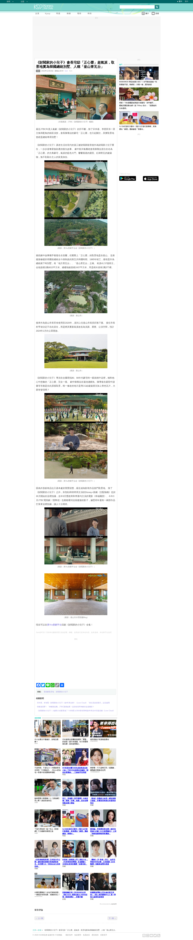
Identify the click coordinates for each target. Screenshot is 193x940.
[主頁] (38, 14)
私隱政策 (86, 935)
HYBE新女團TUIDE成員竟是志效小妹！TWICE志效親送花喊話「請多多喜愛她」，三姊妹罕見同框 (75, 770)
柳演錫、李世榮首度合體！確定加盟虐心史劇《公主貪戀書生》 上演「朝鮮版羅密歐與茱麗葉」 (103, 831)
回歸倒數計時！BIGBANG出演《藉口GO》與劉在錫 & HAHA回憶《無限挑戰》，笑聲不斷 (74, 894)
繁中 (180, 1)
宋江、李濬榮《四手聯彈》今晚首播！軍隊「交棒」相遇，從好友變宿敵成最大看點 (75, 800)
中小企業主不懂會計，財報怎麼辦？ (46, 740)
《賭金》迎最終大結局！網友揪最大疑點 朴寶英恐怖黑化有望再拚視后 (103, 800)
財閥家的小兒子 (62, 692)
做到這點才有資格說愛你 (99, 739)
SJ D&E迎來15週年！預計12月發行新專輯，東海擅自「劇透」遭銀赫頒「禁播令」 (75, 831)
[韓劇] (69, 14)
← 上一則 (39, 918)
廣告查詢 (95, 935)
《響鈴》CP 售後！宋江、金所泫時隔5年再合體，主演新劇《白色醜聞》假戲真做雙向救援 (102, 862)
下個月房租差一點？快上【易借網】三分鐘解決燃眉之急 (46, 830)
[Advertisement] (76, 659)
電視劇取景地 (49, 692)
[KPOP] (48, 14)
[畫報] (90, 14)
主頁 (34, 930)
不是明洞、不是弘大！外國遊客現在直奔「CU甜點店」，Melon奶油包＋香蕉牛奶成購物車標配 (48, 770)
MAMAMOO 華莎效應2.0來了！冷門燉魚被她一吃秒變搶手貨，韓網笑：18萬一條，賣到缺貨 (138, 83)
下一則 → (112, 918)
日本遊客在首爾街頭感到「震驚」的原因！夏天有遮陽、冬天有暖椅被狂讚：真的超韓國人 (75, 741)
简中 (186, 1)
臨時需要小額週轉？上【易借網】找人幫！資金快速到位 (47, 799)
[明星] (59, 14)
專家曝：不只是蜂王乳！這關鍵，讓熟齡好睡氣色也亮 (103, 769)
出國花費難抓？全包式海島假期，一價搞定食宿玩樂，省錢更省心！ (47, 893)
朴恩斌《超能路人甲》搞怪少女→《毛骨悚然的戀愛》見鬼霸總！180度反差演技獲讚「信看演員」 (75, 862)
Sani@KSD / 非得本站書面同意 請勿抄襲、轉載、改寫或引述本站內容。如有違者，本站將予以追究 (74, 632)
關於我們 (69, 935)
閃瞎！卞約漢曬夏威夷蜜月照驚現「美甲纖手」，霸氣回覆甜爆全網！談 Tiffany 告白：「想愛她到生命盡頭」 (138, 105)
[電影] (80, 14)
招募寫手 (103, 935)
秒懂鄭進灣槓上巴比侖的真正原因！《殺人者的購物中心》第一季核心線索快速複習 (103, 894)
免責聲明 (77, 935)
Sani (66, 71)
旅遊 (38, 71)
